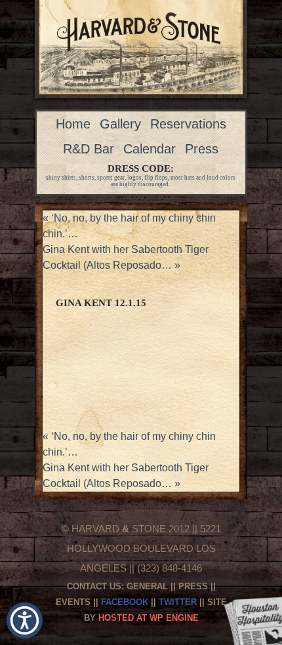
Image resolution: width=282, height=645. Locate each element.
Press (201, 149)
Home (73, 124)
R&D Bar (88, 149)
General (147, 586)
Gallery (120, 124)
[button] (25, 620)
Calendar (149, 149)
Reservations (188, 124)
